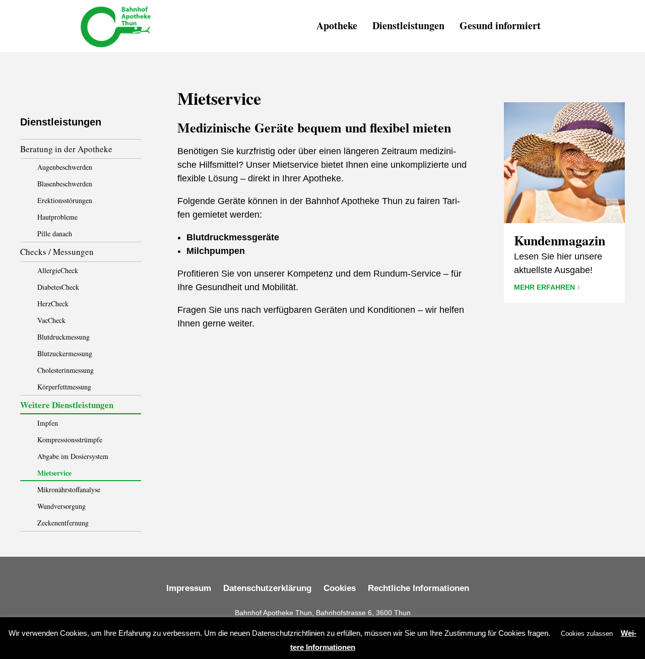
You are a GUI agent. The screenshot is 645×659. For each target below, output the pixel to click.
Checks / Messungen (57, 251)
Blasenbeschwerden (64, 183)
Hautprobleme (57, 217)
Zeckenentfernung (63, 523)
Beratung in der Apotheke (66, 149)
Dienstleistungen (408, 25)
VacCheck (51, 320)
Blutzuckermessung (64, 353)
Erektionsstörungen (64, 200)
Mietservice (54, 473)
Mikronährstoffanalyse (68, 489)
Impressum (188, 588)
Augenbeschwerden (64, 167)
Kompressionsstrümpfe (69, 439)
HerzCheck (53, 303)
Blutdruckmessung (63, 337)
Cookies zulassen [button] (587, 633)
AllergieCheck (57, 270)
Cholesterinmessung (65, 370)
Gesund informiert (500, 25)
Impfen (47, 423)
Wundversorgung (61, 506)
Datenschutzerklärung (267, 588)
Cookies (340, 588)
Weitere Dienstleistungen (66, 405)
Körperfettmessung (64, 386)
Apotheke (336, 25)
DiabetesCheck (58, 287)
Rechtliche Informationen (418, 588)
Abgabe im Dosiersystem (72, 456)
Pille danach (54, 233)
